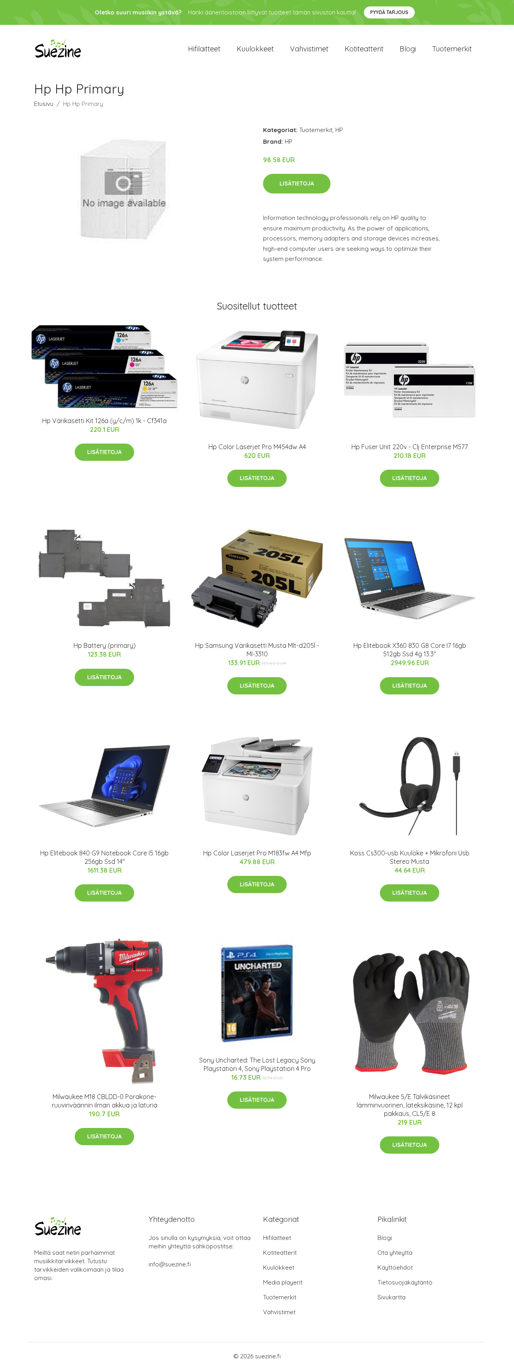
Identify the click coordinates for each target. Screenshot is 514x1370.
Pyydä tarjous (389, 12)
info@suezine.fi (170, 1264)
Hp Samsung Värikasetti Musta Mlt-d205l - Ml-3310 (257, 649)
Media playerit (282, 1282)
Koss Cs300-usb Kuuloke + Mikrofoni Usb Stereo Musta (409, 857)
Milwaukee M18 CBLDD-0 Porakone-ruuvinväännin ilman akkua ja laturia (104, 1101)
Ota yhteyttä (394, 1252)
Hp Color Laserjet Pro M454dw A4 (257, 447)
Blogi (408, 48)
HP (339, 130)
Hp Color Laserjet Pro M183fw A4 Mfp (257, 853)
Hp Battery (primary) (104, 645)
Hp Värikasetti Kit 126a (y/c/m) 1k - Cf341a (104, 421)
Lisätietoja (296, 183)
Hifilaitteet (204, 48)
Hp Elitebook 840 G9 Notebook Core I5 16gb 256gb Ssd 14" (104, 857)
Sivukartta (391, 1297)
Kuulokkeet (255, 48)
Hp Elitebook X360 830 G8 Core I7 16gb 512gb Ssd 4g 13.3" (409, 649)
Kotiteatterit (364, 48)
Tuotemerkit (452, 48)
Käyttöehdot (395, 1267)
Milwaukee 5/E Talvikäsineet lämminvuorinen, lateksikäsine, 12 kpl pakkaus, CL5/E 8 (410, 1105)
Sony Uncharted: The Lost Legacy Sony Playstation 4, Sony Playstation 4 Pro (257, 1064)
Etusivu (43, 104)
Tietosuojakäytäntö (404, 1282)
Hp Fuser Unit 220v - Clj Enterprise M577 (409, 447)
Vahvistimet (309, 48)
